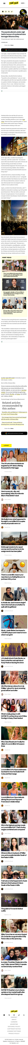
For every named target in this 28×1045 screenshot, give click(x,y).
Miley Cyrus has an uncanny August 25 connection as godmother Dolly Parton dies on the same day (14, 936)
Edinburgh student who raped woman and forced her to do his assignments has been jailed (12, 549)
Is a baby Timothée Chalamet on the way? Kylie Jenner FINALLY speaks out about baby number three (14, 964)
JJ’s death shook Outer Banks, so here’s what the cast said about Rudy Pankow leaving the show (13, 660)
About (14, 1019)
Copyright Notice (14, 1029)
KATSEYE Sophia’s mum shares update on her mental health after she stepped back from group (13, 992)
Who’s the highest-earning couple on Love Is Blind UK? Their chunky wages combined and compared (13, 827)
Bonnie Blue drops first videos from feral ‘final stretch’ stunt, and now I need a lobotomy (13, 312)
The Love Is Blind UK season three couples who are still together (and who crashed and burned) (12, 275)
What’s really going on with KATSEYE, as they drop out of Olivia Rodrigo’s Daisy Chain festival (14, 716)
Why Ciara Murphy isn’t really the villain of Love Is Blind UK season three (12, 744)
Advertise (14, 1024)
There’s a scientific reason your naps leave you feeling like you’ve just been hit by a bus (13, 577)
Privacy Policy (14, 1033)
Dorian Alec (7, 45)
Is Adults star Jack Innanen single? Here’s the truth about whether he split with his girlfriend (13, 605)
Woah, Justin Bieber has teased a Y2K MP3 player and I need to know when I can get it (14, 632)
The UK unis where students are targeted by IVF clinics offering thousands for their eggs (12, 466)
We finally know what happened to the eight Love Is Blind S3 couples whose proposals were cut (13, 521)
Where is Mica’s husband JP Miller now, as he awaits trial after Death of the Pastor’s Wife (13, 855)
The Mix (12, 394)
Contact (14, 1017)
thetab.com (11, 1039)
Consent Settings (14, 1031)
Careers (14, 1022)
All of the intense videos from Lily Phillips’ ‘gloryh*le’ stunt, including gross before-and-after (13, 688)
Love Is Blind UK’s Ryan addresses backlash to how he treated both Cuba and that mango (13, 772)
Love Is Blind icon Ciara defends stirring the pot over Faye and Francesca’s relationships (12, 799)
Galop (18, 394)
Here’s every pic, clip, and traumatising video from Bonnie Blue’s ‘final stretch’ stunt (12, 493)
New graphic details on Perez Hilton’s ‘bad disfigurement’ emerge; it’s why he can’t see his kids (13, 293)
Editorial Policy (14, 1026)
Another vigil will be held (7, 378)
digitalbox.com (15, 1043)
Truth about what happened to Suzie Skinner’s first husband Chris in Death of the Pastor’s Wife (14, 883)
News (12, 45)
